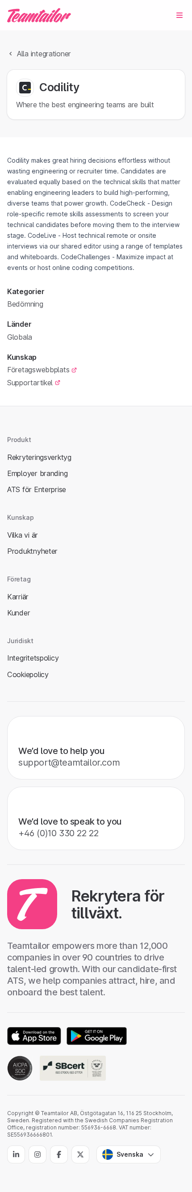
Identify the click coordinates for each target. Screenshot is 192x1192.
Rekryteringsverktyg (39, 457)
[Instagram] (37, 1154)
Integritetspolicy (32, 657)
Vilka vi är (22, 535)
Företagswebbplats (38, 369)
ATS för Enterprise (36, 489)
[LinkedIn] (16, 1154)
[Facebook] (59, 1154)
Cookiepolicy (28, 674)
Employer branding (37, 473)
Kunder (18, 612)
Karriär (18, 596)
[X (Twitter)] (80, 1154)
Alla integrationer (44, 53)
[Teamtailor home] (39, 15)
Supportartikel (30, 382)
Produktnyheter (32, 551)
